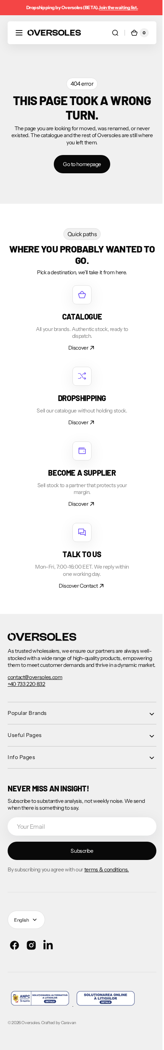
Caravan (68, 1029)
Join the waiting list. (118, 7)
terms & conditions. (106, 876)
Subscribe (79, 857)
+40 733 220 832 (26, 690)
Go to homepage (79, 164)
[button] (19, 32)
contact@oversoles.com (35, 684)
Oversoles (30, 1029)
